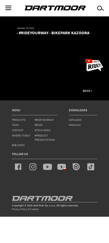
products (18, 120)
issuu (76, 166)
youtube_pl (61, 166)
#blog (39, 125)
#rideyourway (44, 120)
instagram (32, 166)
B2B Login (18, 145)
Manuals (75, 125)
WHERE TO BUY (21, 135)
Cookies (34, 209)
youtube (47, 166)
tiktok (90, 166)
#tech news (43, 130)
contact (18, 130)
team (15, 125)
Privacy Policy (20, 209)
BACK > (87, 90)
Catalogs (75, 120)
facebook (18, 166)
